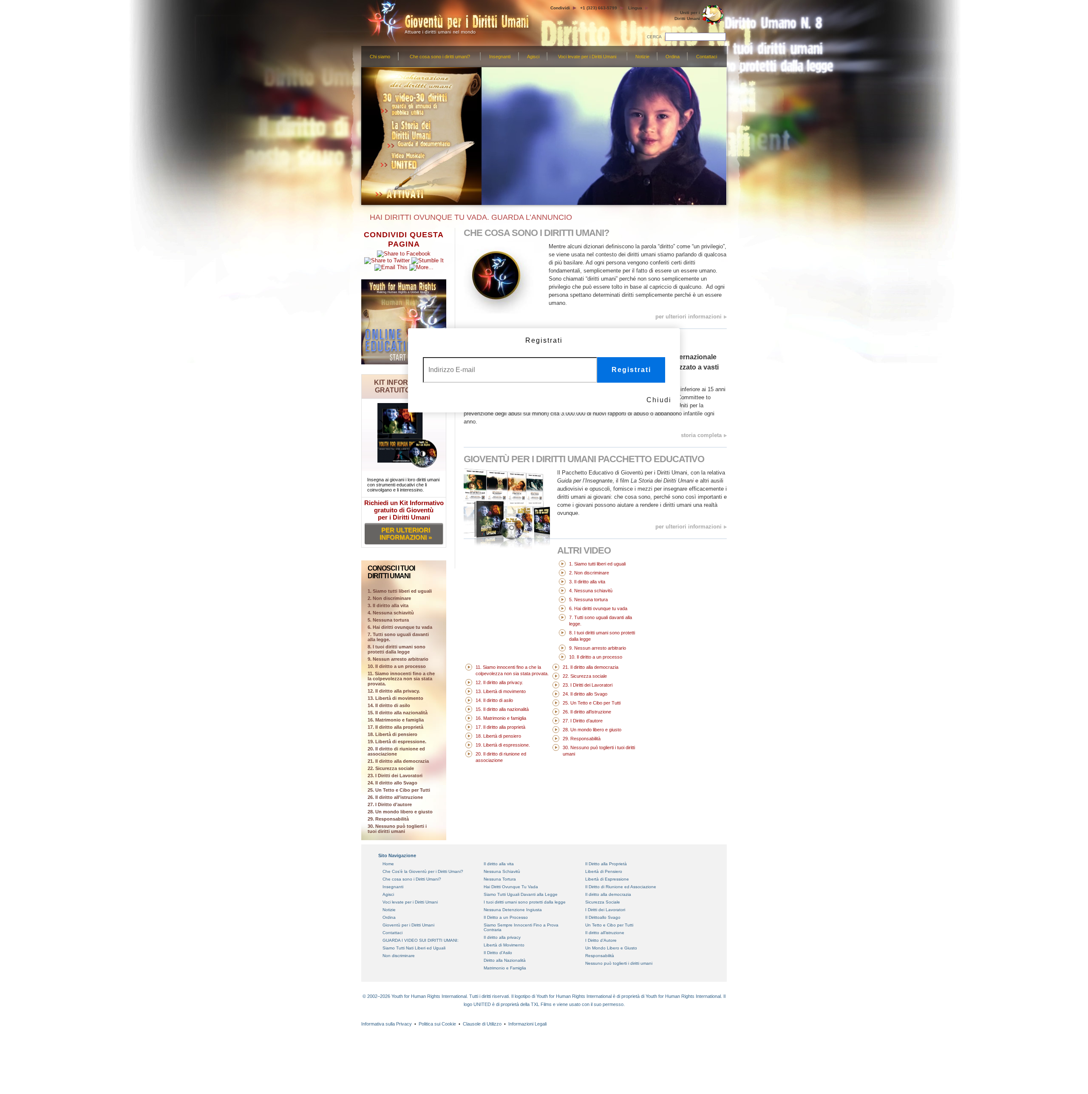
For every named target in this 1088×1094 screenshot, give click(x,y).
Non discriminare (398, 955)
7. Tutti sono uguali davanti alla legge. (398, 637)
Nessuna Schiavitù (502, 871)
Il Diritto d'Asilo (498, 952)
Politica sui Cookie (437, 1023)
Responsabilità (599, 955)
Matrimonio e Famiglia (505, 968)
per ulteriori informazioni (688, 316)
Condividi (560, 8)
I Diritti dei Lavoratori (605, 909)
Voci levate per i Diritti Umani (587, 56)
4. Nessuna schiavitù (391, 612)
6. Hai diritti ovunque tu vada (400, 627)
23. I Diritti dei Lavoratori (395, 775)
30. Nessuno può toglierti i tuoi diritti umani (397, 829)
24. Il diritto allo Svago (392, 782)
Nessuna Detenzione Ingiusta (513, 909)
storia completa (701, 435)
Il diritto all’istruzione (604, 932)
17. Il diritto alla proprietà (395, 727)
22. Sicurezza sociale (391, 768)
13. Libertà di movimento (395, 698)
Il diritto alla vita (499, 863)
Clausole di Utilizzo (482, 1023)
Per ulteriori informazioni (688, 526)
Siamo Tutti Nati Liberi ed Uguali (413, 948)
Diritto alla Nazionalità (505, 960)
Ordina (673, 56)
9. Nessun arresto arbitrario (398, 659)
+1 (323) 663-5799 (598, 8)
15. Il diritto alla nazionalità (398, 712)
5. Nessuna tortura (388, 619)
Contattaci (706, 56)
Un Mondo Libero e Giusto (611, 948)
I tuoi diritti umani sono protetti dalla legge (525, 902)
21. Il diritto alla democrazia (398, 761)
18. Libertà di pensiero (392, 734)
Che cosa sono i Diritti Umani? (411, 879)
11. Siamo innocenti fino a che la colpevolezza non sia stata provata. (401, 678)
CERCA (654, 36)
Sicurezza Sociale (602, 902)
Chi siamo (380, 56)
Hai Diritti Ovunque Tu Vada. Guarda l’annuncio (469, 217)
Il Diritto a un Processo (506, 917)
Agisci (533, 56)
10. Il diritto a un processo (397, 666)
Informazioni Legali (527, 1023)
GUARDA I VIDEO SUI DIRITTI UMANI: (420, 940)
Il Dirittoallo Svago (602, 917)
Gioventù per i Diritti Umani (584, 459)
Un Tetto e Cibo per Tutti (609, 925)
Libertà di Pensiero (603, 871)
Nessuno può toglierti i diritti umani (618, 963)
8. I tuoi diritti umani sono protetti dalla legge (396, 649)
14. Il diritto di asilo (389, 705)
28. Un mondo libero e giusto (400, 811)
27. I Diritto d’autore (390, 804)
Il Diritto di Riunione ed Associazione (620, 886)
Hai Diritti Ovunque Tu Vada (511, 886)
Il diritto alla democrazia (608, 894)
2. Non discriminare (389, 598)
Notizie (642, 56)
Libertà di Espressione (607, 879)
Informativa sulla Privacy (386, 1023)
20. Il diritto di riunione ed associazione (396, 751)
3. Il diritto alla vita (388, 605)
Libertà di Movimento (504, 945)
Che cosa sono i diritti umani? (440, 56)
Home (388, 863)
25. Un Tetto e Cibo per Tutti (399, 790)
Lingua (635, 8)
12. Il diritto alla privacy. (394, 690)
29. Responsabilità (388, 818)
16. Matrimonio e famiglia (396, 719)
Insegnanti (499, 56)
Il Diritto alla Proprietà (606, 863)
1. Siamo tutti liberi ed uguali (597, 563)
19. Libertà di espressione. (397, 741)
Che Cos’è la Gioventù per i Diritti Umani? (422, 871)
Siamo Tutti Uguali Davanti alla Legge (521, 894)
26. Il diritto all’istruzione (395, 797)
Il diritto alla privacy (502, 937)
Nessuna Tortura (500, 879)
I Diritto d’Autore (601, 940)
